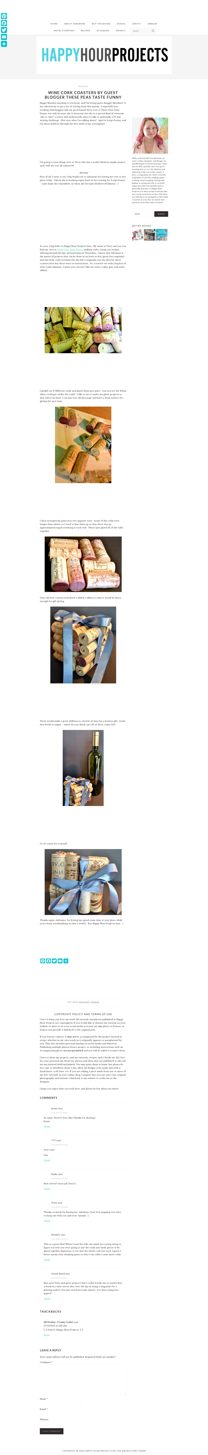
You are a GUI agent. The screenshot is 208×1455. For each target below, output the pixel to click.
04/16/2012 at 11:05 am (59, 1278)
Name (44, 1399)
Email (44, 1409)
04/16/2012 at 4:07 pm (59, 1178)
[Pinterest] (3, 16)
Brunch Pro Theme (134, 1451)
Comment (46, 1362)
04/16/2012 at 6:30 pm (59, 1113)
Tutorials (94, 1002)
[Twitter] (3, 29)
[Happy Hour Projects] (104, 74)
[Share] (3, 43)
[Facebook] (3, 22)
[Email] (3, 36)
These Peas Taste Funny (70, 249)
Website (44, 1419)
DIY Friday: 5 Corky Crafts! (58, 1322)
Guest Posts (84, 1002)
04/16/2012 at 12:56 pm (59, 1207)
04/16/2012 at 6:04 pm (59, 1145)
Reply (47, 1126)
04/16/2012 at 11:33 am (59, 1239)
